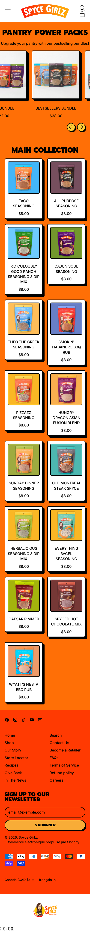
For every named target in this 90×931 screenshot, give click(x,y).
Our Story (13, 750)
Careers (56, 780)
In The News (15, 780)
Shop (9, 742)
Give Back (13, 772)
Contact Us (59, 742)
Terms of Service (64, 765)
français (45, 880)
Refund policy (62, 772)
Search (56, 735)
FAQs (54, 757)
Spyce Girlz (28, 837)
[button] (82, 8)
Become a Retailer (65, 750)
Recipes (11, 765)
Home (10, 735)
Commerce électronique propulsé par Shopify (42, 842)
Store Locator (16, 757)
